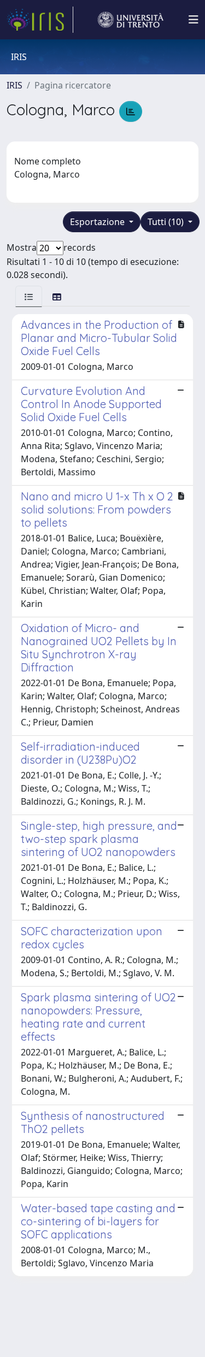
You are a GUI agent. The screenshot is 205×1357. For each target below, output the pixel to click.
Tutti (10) (167, 222)
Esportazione (98, 222)
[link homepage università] (131, 20)
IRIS (14, 85)
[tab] (28, 296)
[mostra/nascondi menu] (193, 19)
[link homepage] (40, 20)
